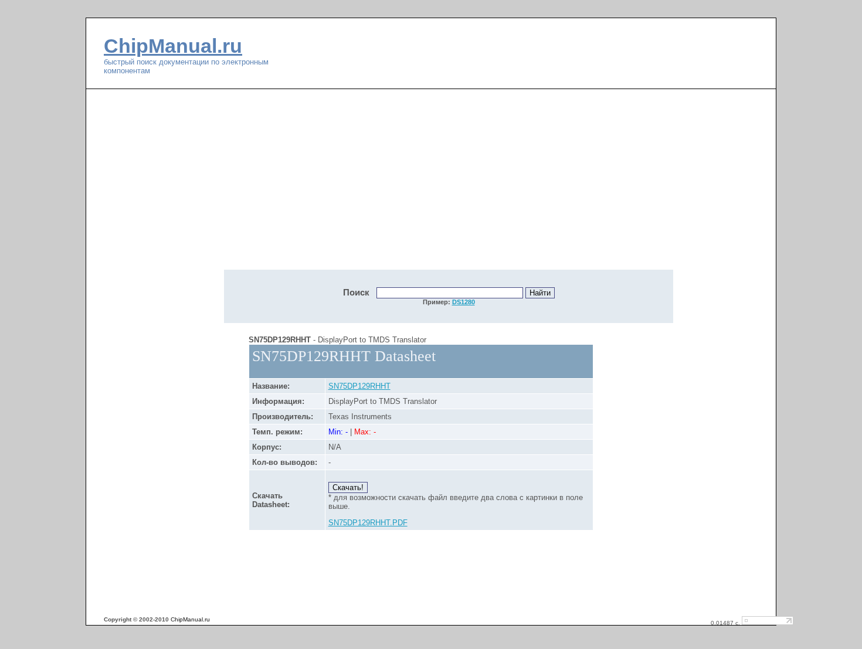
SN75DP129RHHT (359, 386)
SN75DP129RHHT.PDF (368, 522)
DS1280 (463, 301)
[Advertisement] (348, 186)
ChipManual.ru (173, 46)
